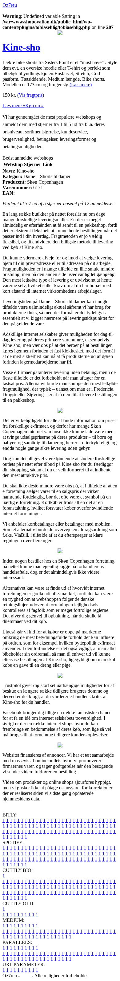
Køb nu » (34, 105)
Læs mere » (13, 105)
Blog (25, 975)
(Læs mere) (81, 84)
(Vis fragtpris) (30, 95)
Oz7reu (9, 5)
